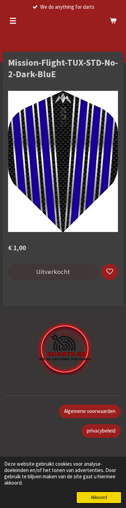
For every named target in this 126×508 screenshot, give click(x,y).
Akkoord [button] (99, 497)
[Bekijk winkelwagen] (113, 21)
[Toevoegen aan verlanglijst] (110, 272)
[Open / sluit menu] (13, 21)
